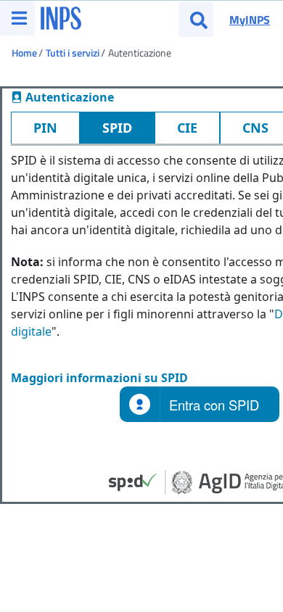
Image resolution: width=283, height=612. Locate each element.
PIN (45, 127)
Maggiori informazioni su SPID (99, 378)
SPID (117, 127)
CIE (187, 127)
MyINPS (249, 19)
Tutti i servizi (72, 52)
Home (24, 52)
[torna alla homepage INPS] (61, 13)
